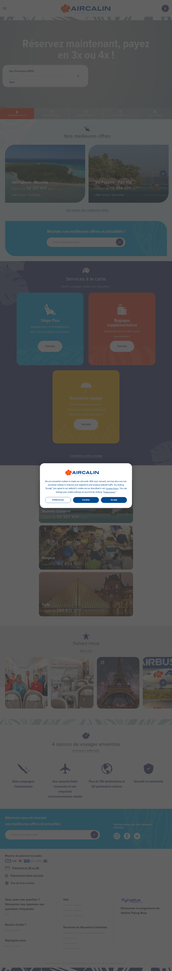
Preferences (58, 500)
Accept (114, 500)
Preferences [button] (109, 492)
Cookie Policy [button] (112, 488)
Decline (86, 500)
